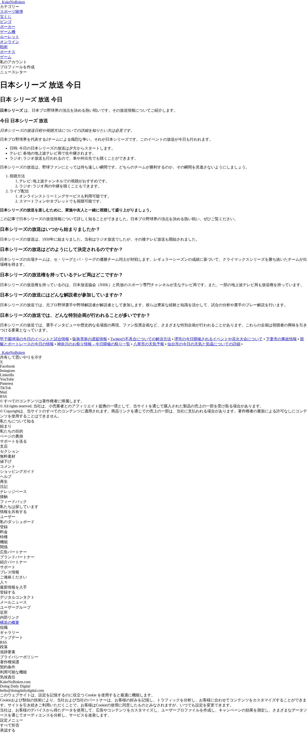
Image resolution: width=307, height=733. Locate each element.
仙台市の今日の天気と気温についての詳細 (203, 344)
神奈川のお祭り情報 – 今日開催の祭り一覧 (93, 344)
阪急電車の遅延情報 (89, 339)
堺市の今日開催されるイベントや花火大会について (218, 339)
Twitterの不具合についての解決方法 (140, 339)
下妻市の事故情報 (281, 339)
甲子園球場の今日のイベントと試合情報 (34, 339)
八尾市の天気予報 (148, 344)
